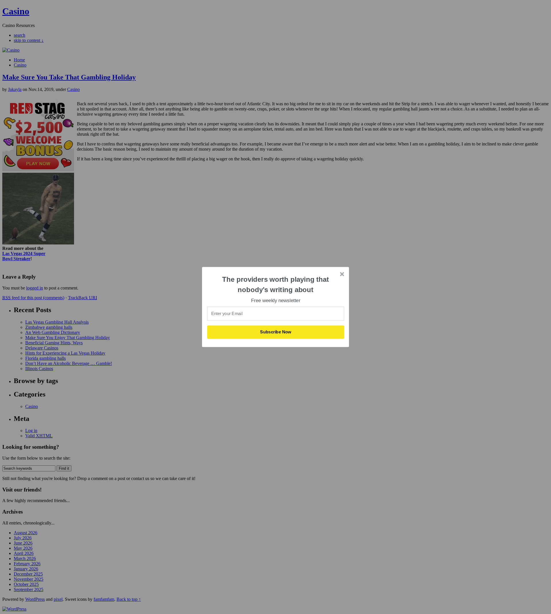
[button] (275, 284)
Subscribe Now (276, 332)
